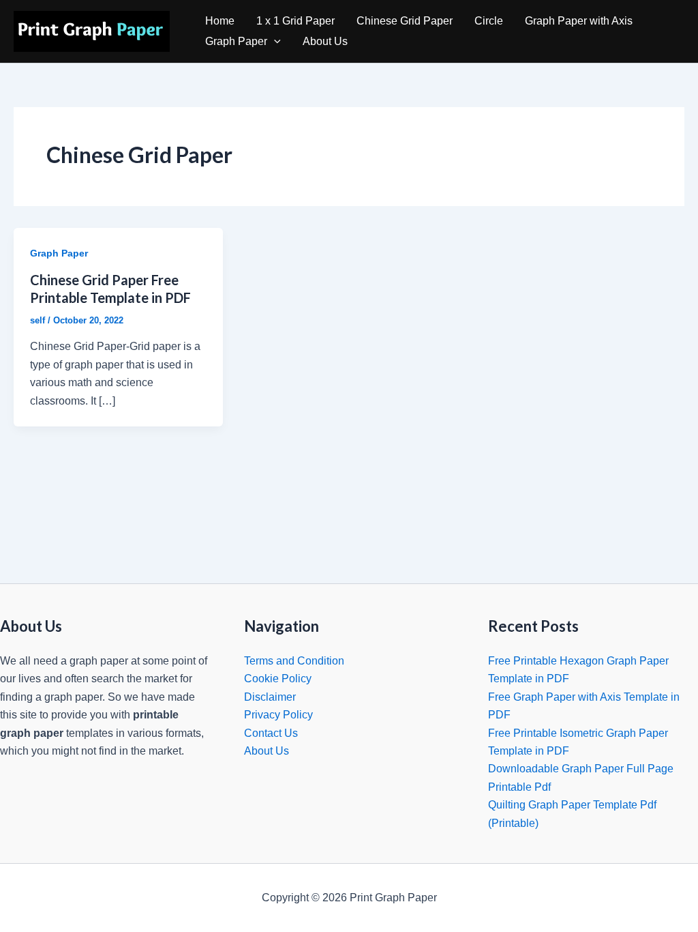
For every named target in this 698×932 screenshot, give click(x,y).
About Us (325, 41)
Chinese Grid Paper (404, 21)
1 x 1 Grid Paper (295, 21)
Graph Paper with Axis (579, 21)
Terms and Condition (294, 661)
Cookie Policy (278, 678)
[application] (274, 41)
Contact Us (271, 733)
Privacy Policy (278, 714)
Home (219, 21)
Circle (488, 21)
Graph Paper (236, 41)
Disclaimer (270, 697)
